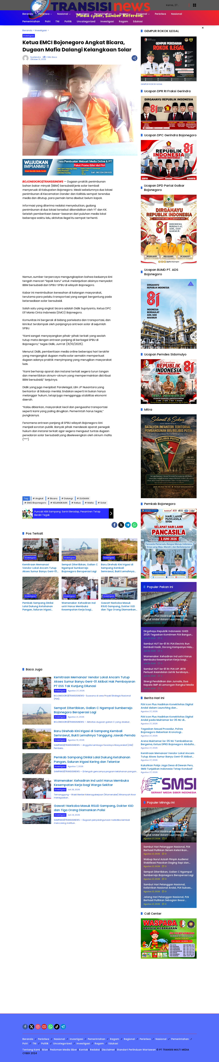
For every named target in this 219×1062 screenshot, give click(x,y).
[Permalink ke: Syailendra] (26, 58)
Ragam (114, 1039)
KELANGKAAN (60, 502)
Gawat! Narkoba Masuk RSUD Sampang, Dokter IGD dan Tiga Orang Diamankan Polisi (118, 606)
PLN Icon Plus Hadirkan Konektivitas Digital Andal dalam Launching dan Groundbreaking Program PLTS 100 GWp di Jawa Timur (167, 706)
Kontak (83, 1049)
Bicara (53, 498)
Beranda (27, 1039)
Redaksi (95, 1049)
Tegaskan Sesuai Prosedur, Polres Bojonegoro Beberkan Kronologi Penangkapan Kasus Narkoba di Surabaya (167, 730)
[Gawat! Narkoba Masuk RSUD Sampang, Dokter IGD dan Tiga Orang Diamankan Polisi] (119, 588)
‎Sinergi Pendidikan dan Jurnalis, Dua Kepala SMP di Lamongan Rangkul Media (169, 683)
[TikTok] (57, 1026)
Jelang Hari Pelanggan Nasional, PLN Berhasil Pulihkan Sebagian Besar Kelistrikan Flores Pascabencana (166, 898)
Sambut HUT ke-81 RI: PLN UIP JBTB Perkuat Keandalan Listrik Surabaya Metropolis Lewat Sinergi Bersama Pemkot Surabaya (166, 670)
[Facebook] (114, 525)
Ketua (77, 502)
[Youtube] (44, 1026)
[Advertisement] (67, 247)
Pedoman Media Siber (63, 1049)
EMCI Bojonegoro (36, 502)
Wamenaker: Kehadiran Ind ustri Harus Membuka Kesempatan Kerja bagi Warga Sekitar (78, 606)
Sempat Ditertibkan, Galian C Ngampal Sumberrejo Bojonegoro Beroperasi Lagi (80, 568)
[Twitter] (121, 525)
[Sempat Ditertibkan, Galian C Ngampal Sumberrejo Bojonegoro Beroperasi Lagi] (80, 549)
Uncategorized (62, 1043)
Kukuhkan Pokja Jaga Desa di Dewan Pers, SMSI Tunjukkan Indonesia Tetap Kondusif (167, 767)
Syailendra (35, 57)
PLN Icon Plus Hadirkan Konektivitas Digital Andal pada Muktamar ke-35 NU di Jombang (167, 718)
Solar (103, 502)
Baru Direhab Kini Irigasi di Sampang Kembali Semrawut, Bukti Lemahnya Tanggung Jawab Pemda (117, 568)
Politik (44, 1043)
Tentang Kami (31, 1049)
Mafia (90, 502)
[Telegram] (128, 525)
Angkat (39, 498)
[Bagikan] (134, 58)
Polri (25, 1043)
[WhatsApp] (134, 525)
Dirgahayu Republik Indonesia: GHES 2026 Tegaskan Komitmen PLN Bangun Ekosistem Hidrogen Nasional (167, 633)
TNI (34, 1043)
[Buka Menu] (194, 5)
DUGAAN (84, 498)
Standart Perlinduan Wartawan (136, 1049)
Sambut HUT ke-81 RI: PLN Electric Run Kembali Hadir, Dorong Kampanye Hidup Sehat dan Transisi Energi (169, 645)
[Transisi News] (90, 5)
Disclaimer (108, 1049)
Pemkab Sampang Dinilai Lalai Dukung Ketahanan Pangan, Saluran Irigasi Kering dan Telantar (37, 606)
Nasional (59, 1039)
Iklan (45, 1049)
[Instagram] (38, 1026)
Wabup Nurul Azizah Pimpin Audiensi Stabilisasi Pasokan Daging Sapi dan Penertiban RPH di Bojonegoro (166, 861)
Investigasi (28, 35)
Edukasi (113, 1043)
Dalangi (68, 498)
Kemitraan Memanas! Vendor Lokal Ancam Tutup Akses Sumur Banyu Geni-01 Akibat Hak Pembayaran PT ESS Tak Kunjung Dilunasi (39, 568)
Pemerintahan (96, 1039)
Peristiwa (43, 1039)
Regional (129, 1039)
